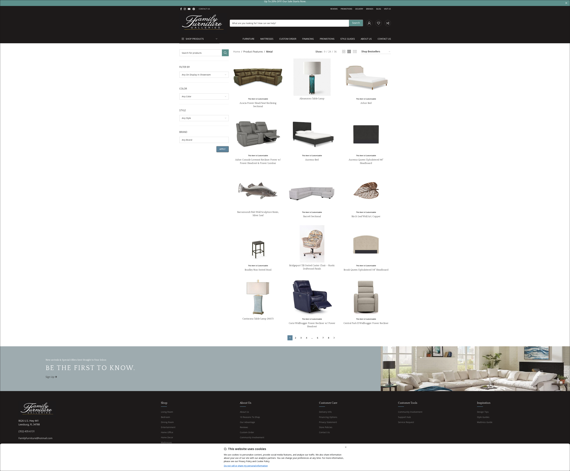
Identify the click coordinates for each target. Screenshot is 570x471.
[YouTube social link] (189, 9)
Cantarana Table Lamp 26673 (258, 318)
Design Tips (483, 411)
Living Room (167, 411)
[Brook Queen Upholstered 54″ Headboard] (366, 243)
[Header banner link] (285, 3)
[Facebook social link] (181, 9)
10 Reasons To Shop (250, 417)
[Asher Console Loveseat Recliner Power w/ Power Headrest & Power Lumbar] (258, 133)
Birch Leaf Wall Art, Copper (366, 216)
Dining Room (167, 422)
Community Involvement (252, 437)
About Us (244, 411)
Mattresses (166, 442)
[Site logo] (203, 22)
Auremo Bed (312, 159)
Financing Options (328, 417)
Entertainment (168, 427)
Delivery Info (325, 411)
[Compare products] (387, 23)
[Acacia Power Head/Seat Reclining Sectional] (258, 77)
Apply (222, 149)
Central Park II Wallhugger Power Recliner (365, 323)
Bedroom (165, 417)
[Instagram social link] (185, 9)
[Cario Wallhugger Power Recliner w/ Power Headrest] (312, 297)
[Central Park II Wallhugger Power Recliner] (366, 297)
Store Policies (325, 427)
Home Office (167, 432)
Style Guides (483, 417)
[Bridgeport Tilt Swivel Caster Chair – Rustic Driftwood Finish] (312, 243)
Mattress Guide (484, 422)
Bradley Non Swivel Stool (258, 269)
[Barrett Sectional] (312, 190)
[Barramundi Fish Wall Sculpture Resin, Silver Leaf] (258, 190)
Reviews (244, 427)
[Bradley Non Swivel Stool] (258, 243)
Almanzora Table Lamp (312, 98)
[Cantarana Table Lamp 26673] (258, 297)
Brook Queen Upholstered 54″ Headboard (366, 269)
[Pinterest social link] (193, 9)
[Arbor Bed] (366, 77)
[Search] (225, 52)
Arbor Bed (366, 103)
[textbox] (204, 75)
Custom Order (247, 432)
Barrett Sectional (312, 216)
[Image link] (37, 409)
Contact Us (324, 432)
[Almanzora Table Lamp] (312, 77)
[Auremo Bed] (312, 133)
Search (356, 22)
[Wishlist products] (378, 23)
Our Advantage (247, 422)
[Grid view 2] (343, 52)
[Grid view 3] (349, 52)
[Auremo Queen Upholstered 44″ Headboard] (366, 133)
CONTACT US (204, 9)
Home (236, 51)
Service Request (406, 422)
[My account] (369, 23)
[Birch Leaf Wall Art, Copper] (366, 190)
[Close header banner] (566, 3)
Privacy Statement (328, 422)
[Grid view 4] (355, 52)
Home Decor (167, 437)
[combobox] (204, 75)
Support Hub (404, 417)
